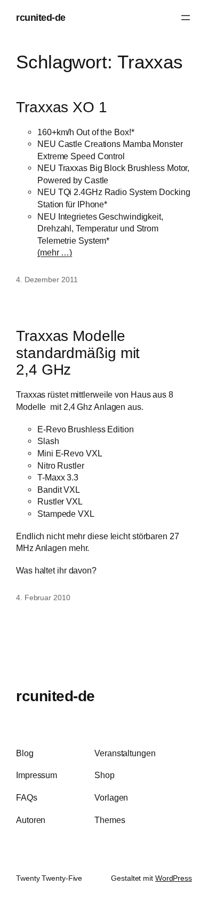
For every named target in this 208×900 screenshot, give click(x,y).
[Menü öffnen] (185, 17)
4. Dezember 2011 (46, 279)
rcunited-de (41, 17)
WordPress (173, 878)
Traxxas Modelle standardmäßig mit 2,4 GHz (78, 353)
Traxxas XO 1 (61, 107)
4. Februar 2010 (43, 597)
